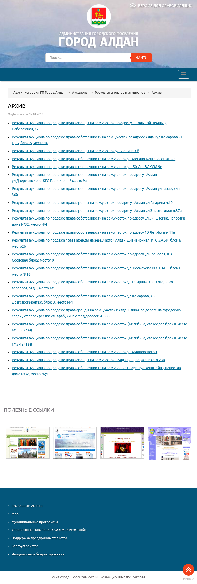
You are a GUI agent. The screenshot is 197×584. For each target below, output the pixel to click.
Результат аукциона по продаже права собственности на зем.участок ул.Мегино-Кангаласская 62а (93, 159)
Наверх (188, 578)
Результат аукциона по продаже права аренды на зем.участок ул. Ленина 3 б (75, 151)
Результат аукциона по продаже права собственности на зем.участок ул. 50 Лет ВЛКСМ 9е (87, 167)
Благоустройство (25, 546)
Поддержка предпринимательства (39, 538)
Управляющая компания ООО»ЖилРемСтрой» (49, 530)
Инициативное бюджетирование (38, 554)
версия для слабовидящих (165, 6)
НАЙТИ (141, 58)
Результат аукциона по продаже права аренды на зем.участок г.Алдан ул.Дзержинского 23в (88, 360)
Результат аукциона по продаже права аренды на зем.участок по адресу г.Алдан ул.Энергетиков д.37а (97, 210)
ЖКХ (15, 514)
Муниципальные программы (35, 522)
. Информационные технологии (109, 577)
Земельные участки (27, 505)
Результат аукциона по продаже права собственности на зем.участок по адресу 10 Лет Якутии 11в (93, 232)
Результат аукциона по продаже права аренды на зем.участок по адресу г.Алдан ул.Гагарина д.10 (92, 203)
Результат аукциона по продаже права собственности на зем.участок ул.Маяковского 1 (84, 352)
